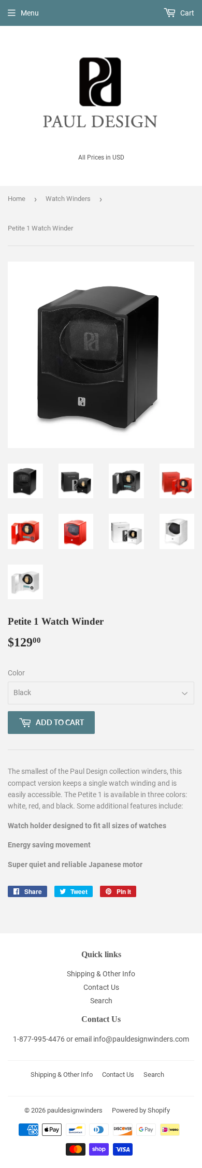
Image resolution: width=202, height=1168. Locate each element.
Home (16, 199)
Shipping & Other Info (101, 974)
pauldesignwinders (75, 1110)
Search (101, 1001)
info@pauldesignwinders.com (141, 1039)
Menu (30, 13)
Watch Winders (68, 199)
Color (16, 673)
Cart (186, 13)
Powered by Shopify (141, 1110)
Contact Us (101, 987)
